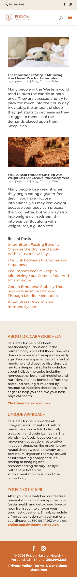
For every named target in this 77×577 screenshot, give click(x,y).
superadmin (20, 81)
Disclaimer (38, 570)
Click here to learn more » (29, 403)
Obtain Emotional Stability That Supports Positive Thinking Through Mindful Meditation (36, 291)
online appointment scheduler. (33, 525)
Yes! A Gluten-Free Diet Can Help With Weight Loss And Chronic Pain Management (38, 176)
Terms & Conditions (50, 566)
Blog (35, 81)
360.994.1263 (16, 4)
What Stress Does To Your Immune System (31, 304)
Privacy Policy (20, 566)
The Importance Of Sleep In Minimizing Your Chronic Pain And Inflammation (35, 76)
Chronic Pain (49, 81)
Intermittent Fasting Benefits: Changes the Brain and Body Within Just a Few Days (34, 249)
